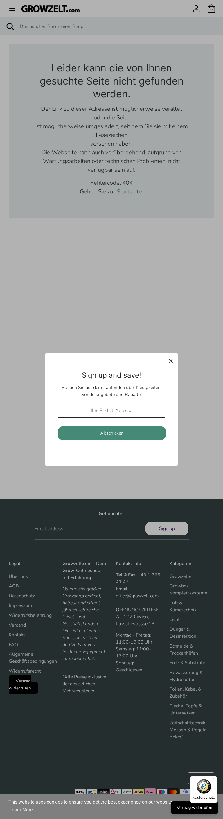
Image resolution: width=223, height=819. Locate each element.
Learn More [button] (21, 809)
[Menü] (213, 779)
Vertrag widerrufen (194, 807)
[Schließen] (170, 360)
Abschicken (112, 433)
